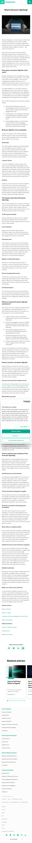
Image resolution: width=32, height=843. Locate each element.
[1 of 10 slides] (8, 701)
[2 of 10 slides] (9, 701)
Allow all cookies (16, 431)
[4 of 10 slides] (13, 701)
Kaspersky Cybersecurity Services (10, 776)
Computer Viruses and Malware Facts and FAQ (15, 616)
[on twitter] (14, 648)
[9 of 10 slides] (22, 701)
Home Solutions (6, 709)
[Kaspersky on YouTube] (18, 835)
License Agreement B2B (24, 802)
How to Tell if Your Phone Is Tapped (14, 682)
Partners (3, 812)
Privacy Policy (4, 799)
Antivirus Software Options (9, 627)
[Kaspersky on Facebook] (7, 835)
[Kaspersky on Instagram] (22, 835)
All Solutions (4, 730)
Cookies (9, 799)
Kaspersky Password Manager (9, 727)
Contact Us (4, 806)
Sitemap (3, 825)
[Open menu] (2, 2)
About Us (3, 809)
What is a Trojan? (6, 612)
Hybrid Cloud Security (7, 788)
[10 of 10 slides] (24, 701)
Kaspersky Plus (24, 387)
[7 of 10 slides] (19, 701)
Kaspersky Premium (11, 387)
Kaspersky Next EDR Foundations (9, 759)
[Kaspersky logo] (10, 2)
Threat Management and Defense (10, 779)
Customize (15, 435)
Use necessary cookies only (16, 440)
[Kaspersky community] (25, 835)
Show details (23, 426)
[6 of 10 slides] (17, 701)
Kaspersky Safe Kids (6, 721)
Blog (2, 815)
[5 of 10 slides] (15, 701)
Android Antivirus (6, 738)
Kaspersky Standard (6, 712)
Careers (3, 828)
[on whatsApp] (23, 648)
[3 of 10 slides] (11, 701)
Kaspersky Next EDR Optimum (9, 762)
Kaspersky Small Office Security (9, 756)
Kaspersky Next (5, 773)
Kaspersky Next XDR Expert (8, 782)
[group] (16, 681)
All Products (4, 765)
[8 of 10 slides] (21, 701)
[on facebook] (9, 648)
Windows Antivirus (6, 748)
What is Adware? (6, 609)
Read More (10, 694)
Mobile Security (5, 744)
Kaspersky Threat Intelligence (8, 785)
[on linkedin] (18, 648)
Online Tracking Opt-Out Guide (17, 799)
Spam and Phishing (7, 620)
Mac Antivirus (5, 741)
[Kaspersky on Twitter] (10, 835)
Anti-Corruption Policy (5, 802)
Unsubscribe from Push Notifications (8, 831)
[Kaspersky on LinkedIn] (14, 835)
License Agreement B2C (15, 802)
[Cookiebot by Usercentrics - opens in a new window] (23, 402)
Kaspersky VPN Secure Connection (10, 724)
